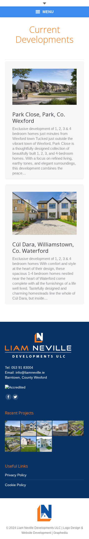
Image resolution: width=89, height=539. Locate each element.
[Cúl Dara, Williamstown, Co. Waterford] (29, 428)
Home (24, 49)
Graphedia (60, 533)
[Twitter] (15, 397)
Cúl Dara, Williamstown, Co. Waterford (43, 247)
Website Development (36, 533)
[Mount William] (76, 428)
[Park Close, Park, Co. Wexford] (13, 428)
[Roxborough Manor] (60, 428)
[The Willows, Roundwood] (44, 444)
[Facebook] (8, 397)
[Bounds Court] (13, 444)
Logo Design (71, 528)
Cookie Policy (15, 485)
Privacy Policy (15, 475)
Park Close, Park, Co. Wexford (38, 117)
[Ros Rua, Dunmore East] (44, 428)
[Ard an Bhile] (29, 444)
